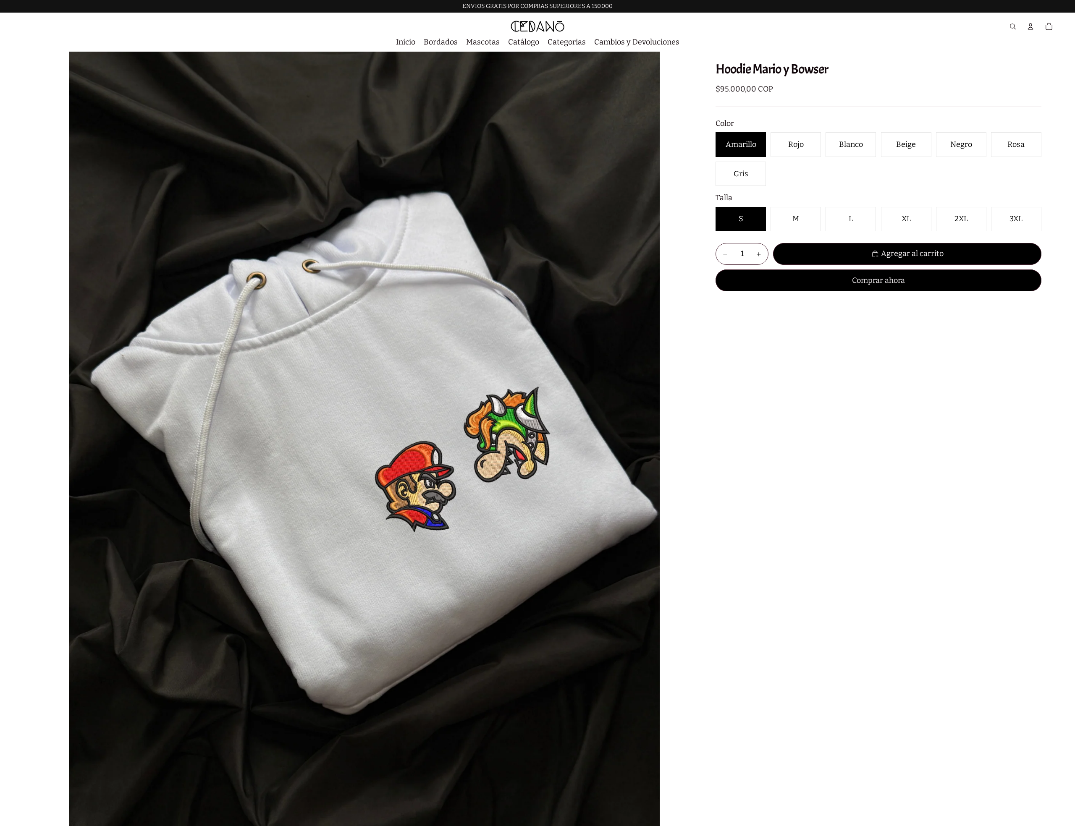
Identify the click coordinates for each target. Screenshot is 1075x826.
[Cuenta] (1030, 26)
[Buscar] (1013, 26)
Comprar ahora (878, 280)
